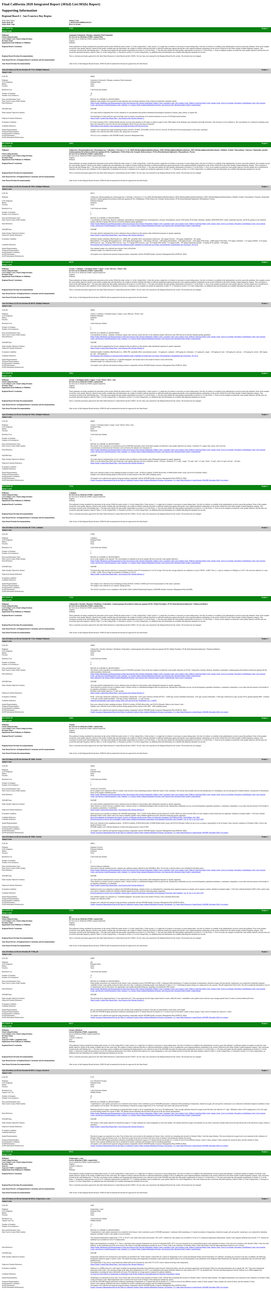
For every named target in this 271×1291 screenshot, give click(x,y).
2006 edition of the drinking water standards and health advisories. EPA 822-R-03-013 (119, 126)
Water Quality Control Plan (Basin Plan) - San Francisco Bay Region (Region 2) (117, 118)
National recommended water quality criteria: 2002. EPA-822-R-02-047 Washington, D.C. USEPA (123, 700)
